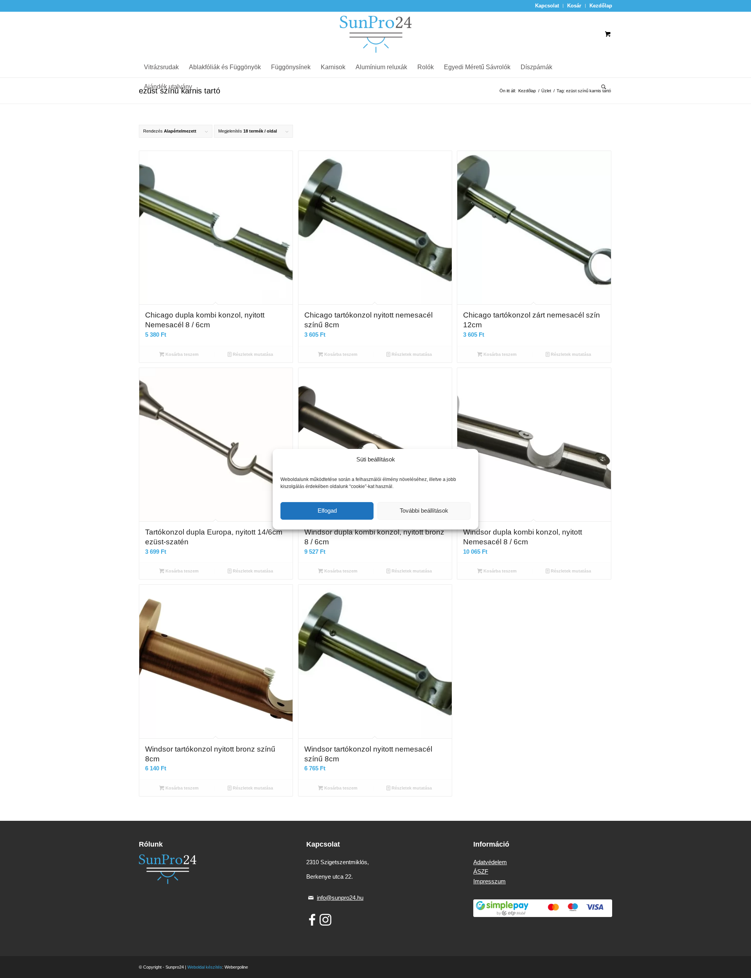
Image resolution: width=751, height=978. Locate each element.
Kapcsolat (547, 6)
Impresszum (489, 881)
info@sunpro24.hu (340, 897)
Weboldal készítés (204, 967)
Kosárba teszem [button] (181, 354)
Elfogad (327, 510)
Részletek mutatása (252, 354)
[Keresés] (601, 87)
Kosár (574, 6)
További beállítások (424, 510)
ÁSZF (480, 871)
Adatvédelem (490, 862)
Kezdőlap (600, 6)
